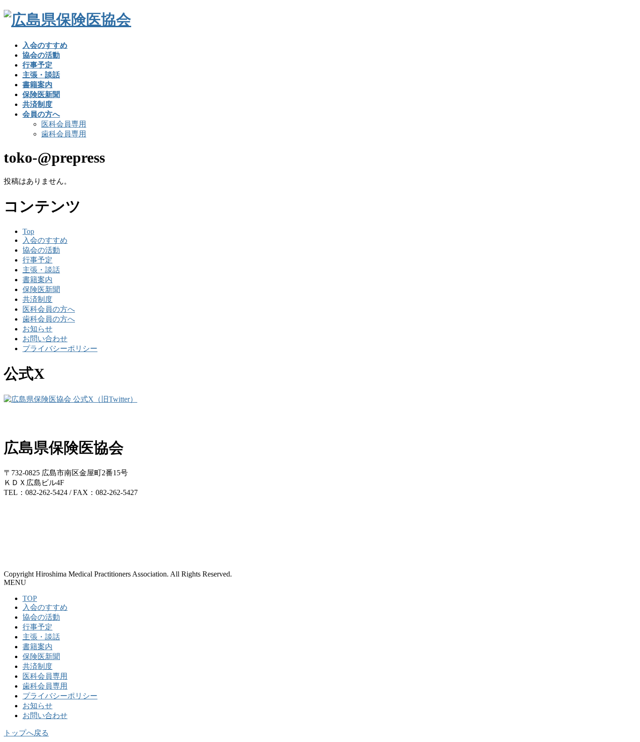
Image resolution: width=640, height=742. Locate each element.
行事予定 (37, 260)
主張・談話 (41, 270)
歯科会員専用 (63, 134)
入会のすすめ (44, 240)
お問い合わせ (44, 339)
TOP (29, 598)
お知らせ (37, 329)
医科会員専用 (63, 124)
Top (28, 231)
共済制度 (37, 299)
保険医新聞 (41, 289)
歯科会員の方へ (48, 319)
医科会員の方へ (48, 309)
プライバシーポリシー (59, 348)
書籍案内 (37, 280)
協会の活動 (41, 250)
